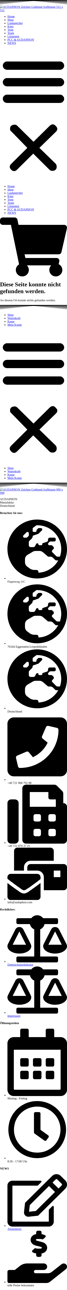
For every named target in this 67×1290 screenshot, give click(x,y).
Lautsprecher (15, 23)
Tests (10, 29)
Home (11, 16)
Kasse (11, 321)
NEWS (11, 43)
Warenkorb (13, 318)
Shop (10, 19)
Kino (10, 26)
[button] (33, 115)
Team (10, 33)
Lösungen (13, 36)
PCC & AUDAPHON (20, 39)
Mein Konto (14, 324)
